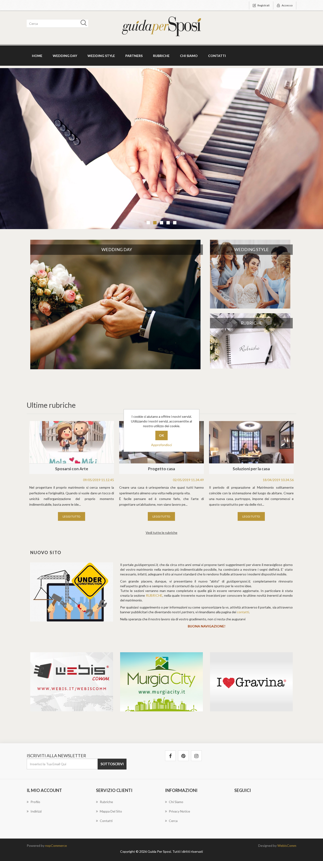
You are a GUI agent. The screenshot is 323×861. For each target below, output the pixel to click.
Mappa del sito (111, 811)
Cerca (173, 821)
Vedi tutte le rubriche (161, 533)
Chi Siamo (189, 56)
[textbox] (56, 24)
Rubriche (161, 56)
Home (37, 56)
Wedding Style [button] (101, 56)
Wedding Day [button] (65, 56)
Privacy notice (179, 811)
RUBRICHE (154, 595)
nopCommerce (56, 846)
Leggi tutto (71, 516)
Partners (134, 56)
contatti (243, 612)
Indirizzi (36, 811)
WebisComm (286, 846)
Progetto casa (161, 468)
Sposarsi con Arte (71, 468)
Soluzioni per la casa (251, 468)
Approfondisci (161, 445)
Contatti (217, 56)
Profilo (35, 802)
